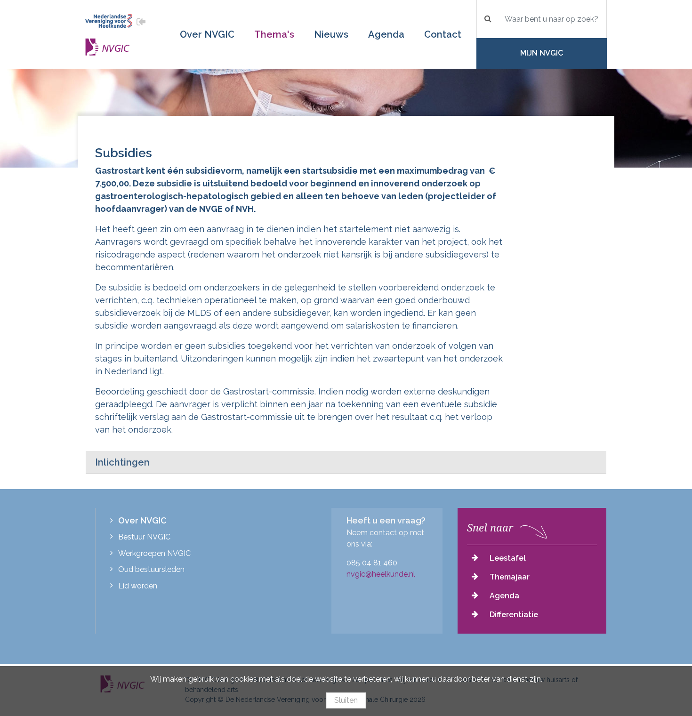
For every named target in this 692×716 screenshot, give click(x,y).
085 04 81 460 (371, 562)
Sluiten (346, 700)
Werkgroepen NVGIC (154, 553)
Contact (442, 34)
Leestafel (508, 558)
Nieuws (331, 34)
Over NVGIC (207, 34)
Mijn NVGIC (541, 52)
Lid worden (137, 585)
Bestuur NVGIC (144, 536)
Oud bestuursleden (151, 569)
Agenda (386, 34)
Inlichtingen (122, 462)
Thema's (274, 34)
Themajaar (510, 576)
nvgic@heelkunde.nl (380, 574)
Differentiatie (514, 614)
